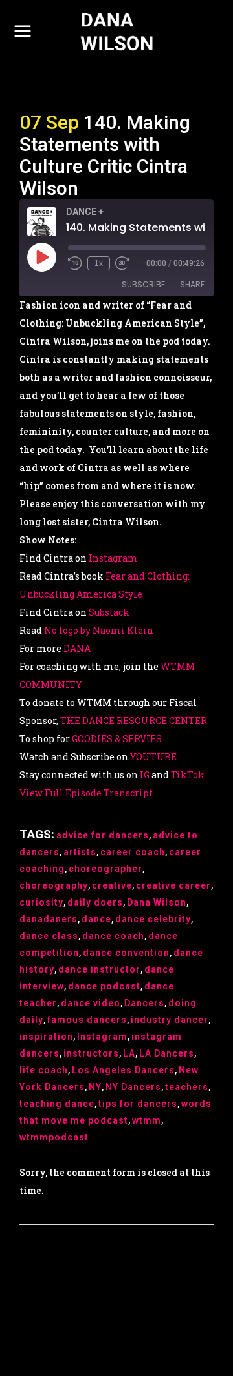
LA (129, 1053)
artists (79, 852)
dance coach (113, 936)
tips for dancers (137, 1103)
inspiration (46, 1036)
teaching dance (56, 1103)
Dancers (144, 1003)
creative (112, 885)
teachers (186, 1087)
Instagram (102, 1036)
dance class (48, 936)
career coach (132, 852)
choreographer (105, 869)
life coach (43, 1070)
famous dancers (87, 1020)
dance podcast (104, 986)
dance (96, 919)
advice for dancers (102, 835)
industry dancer (169, 1020)
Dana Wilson (156, 902)
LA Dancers (166, 1053)
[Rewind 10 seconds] (75, 263)
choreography (53, 885)
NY (95, 1087)
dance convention (126, 952)
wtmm (146, 1120)
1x (98, 263)
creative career (173, 885)
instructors (91, 1053)
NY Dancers (133, 1087)
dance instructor (99, 969)
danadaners (48, 919)
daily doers (95, 902)
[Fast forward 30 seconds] (122, 263)
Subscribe (143, 284)
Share (192, 284)
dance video (90, 1003)
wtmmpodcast (54, 1137)
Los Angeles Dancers (123, 1070)
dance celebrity (153, 919)
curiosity (41, 902)
